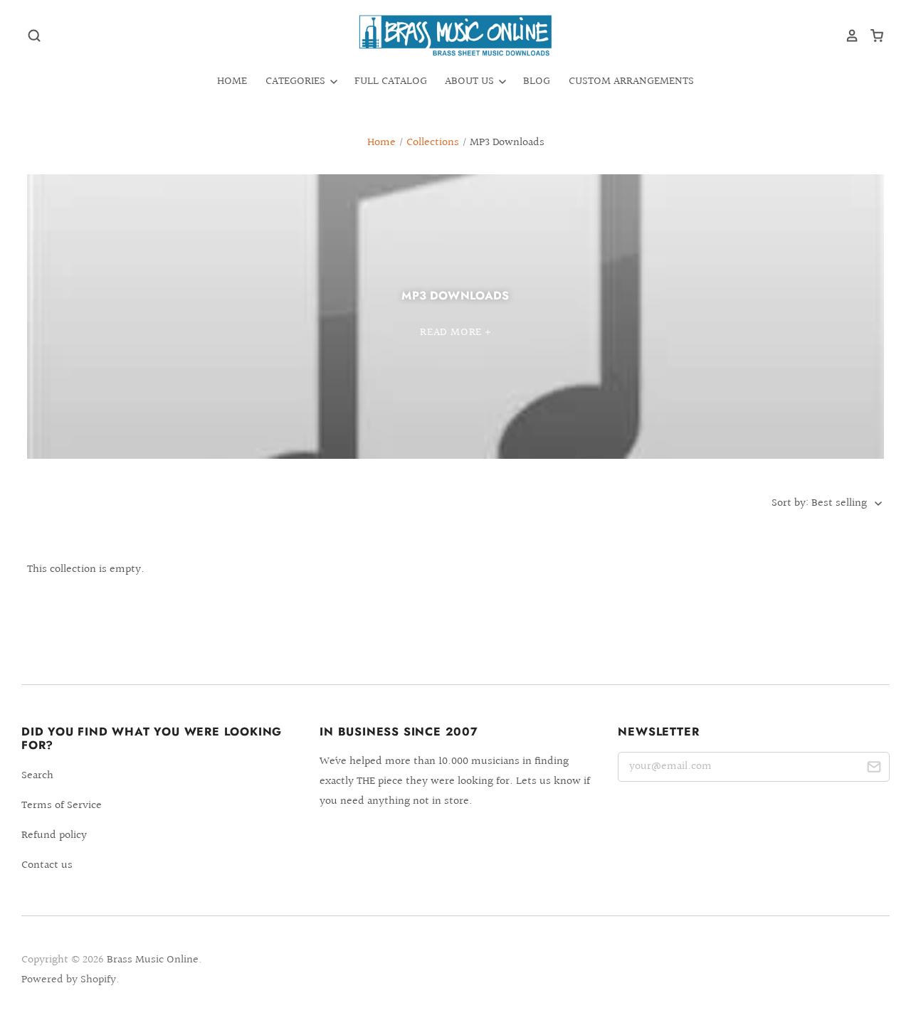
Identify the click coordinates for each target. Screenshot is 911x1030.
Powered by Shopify (68, 980)
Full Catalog (390, 81)
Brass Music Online (153, 960)
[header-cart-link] (871, 35)
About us (471, 81)
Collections (432, 143)
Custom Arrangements (631, 81)
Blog (536, 81)
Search (37, 776)
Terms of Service (61, 805)
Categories (296, 81)
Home (232, 81)
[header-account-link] (847, 35)
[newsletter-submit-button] (873, 769)
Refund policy (54, 835)
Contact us (47, 865)
